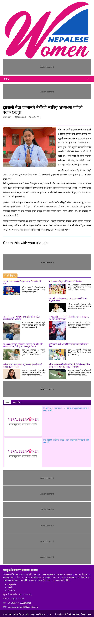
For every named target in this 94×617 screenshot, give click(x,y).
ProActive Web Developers (78, 614)
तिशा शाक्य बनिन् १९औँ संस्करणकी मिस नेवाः (65, 281)
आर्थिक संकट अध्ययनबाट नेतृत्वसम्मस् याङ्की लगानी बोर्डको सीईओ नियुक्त (22, 365)
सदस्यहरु (11, 590)
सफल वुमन (7, 116)
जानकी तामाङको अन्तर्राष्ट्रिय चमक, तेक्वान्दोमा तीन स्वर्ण (22, 282)
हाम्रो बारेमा (12, 584)
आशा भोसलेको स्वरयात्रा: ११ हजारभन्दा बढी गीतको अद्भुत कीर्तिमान (68, 299)
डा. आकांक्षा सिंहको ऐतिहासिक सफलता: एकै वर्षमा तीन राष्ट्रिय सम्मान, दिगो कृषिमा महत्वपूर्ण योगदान (23, 345)
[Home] (47, 29)
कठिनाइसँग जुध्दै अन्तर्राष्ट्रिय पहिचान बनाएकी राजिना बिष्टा (68, 345)
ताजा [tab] (7, 402)
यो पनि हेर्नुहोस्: (10, 275)
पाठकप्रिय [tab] (17, 402)
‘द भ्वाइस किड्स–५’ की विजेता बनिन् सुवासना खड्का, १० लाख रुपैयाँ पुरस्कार (69, 318)
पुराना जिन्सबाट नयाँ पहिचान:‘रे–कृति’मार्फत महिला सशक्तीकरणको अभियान (21, 318)
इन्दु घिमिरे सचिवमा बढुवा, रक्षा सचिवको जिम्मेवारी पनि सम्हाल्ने (66, 441)
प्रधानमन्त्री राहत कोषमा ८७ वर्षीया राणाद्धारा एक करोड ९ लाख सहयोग (66, 409)
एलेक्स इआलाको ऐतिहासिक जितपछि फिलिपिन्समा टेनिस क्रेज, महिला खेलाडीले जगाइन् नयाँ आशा (69, 365)
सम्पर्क (10, 587)
